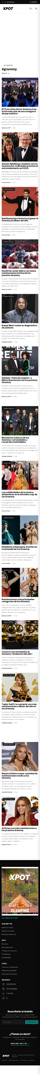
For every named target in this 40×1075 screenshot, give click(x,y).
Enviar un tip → (20, 1043)
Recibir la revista (7, 927)
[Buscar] (30, 8)
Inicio (4, 73)
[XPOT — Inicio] (8, 8)
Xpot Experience (7, 947)
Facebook (11, 984)
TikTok (9, 993)
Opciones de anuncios (9, 974)
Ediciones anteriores (9, 934)
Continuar (32, 1022)
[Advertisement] (20, 38)
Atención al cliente (8, 931)
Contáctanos (6, 954)
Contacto (31, 1060)
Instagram (11, 989)
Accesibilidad (6, 957)
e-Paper (33, 2)
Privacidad (23, 1060)
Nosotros (5, 944)
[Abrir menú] (36, 8)
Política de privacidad (9, 970)
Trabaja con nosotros (9, 951)
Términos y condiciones (10, 967)
